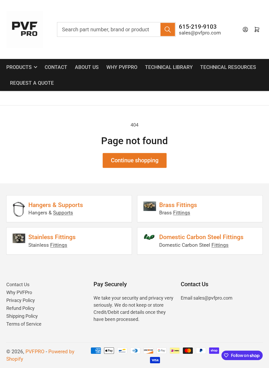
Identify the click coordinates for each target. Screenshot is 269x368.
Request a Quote (32, 83)
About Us (87, 67)
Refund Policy (20, 308)
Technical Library (169, 67)
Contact (56, 67)
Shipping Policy (22, 316)
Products (19, 67)
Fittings (181, 213)
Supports (63, 213)
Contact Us (17, 284)
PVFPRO (34, 352)
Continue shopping (134, 160)
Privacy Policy (20, 300)
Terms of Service (24, 324)
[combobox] (116, 29)
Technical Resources (228, 67)
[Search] (168, 29)
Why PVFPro (121, 67)
